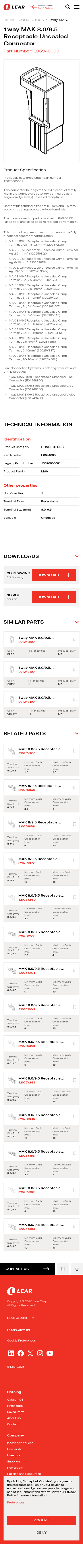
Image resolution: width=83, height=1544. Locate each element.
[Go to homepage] (29, 7)
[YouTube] (50, 1353)
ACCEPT (41, 1520)
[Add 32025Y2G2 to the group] (74, 1080)
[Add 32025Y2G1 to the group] (74, 970)
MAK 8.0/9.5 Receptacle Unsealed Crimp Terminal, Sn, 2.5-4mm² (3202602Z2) (38, 287)
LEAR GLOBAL (17, 1318)
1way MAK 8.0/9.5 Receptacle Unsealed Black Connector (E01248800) (41, 378)
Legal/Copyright (18, 1330)
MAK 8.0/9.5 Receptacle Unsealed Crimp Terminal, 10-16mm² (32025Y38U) (38, 357)
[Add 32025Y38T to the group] (74, 1189)
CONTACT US (17, 1269)
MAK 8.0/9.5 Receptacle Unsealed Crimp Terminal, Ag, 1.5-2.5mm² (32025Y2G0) (38, 243)
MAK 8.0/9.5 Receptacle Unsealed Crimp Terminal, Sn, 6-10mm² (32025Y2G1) (38, 295)
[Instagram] (40, 1353)
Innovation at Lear (20, 1443)
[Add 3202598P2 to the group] (74, 860)
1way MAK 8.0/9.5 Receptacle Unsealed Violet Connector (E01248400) (42, 396)
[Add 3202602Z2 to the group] (74, 933)
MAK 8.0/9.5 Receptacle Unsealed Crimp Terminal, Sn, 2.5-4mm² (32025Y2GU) (38, 278)
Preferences (16, 1502)
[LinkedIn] (11, 1353)
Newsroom (15, 1468)
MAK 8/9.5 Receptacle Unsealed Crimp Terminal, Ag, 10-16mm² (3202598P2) (43, 269)
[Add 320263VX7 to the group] (74, 1007)
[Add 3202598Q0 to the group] (74, 787)
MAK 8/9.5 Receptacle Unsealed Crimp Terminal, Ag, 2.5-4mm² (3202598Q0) (43, 251)
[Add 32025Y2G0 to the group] (74, 750)
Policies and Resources (24, 1474)
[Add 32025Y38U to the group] (74, 1226)
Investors (14, 1455)
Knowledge (15, 1406)
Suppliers (14, 1461)
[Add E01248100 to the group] (74, 669)
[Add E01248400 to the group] (74, 699)
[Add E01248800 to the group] (74, 639)
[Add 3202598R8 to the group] (74, 824)
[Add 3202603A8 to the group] (74, 1043)
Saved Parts (16, 1412)
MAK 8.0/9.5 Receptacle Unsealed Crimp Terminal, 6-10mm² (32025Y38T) (38, 348)
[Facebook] (21, 1353)
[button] (41, 556)
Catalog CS (15, 1399)
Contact (13, 1424)
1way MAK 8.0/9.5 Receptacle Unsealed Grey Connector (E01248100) (41, 387)
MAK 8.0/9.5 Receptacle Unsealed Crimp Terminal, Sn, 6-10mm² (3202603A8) (38, 313)
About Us (14, 1418)
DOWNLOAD (48, 575)
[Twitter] (30, 1353)
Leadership (15, 1449)
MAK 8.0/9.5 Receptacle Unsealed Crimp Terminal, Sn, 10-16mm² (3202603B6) (38, 331)
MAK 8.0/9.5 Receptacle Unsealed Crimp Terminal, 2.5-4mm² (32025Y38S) (38, 340)
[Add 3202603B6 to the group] (74, 1116)
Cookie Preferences (21, 1340)
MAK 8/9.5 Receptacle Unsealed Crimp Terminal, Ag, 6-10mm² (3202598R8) (43, 260)
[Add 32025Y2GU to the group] (74, 897)
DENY (42, 1533)
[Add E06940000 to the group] (63, 1269)
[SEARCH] (68, 7)
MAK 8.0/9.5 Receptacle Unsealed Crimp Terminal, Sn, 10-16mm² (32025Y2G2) (38, 322)
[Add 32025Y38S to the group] (74, 1153)
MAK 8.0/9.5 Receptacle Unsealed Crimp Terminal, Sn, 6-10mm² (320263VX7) (38, 304)
